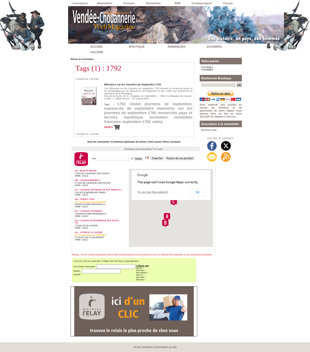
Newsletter (104, 3)
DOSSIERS (214, 46)
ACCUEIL (96, 46)
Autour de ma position (179, 158)
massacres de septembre (129, 108)
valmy (157, 122)
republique (133, 117)
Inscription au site (166, 347)
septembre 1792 (136, 122)
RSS (178, 3)
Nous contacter (172, 141)
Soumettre (153, 3)
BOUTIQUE (137, 46)
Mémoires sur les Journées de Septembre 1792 (132, 84)
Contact (129, 3)
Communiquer (202, 3)
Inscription (80, 3)
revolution (158, 117)
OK (197, 192)
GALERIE (96, 52)
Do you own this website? (153, 192)
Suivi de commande (98, 141)
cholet (135, 104)
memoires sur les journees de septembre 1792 (148, 110)
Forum (228, 3)
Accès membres (143, 347)
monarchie (167, 113)
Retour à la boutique (82, 59)
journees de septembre (168, 104)
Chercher (157, 158)
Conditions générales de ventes (128, 141)
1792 (121, 104)
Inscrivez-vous (209, 130)
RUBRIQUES (176, 46)
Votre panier (155, 141)
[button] (167, 217)
